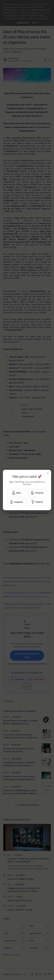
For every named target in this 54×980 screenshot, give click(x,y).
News (18, 493)
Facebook (39, 493)
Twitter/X (39, 502)
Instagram (18, 502)
